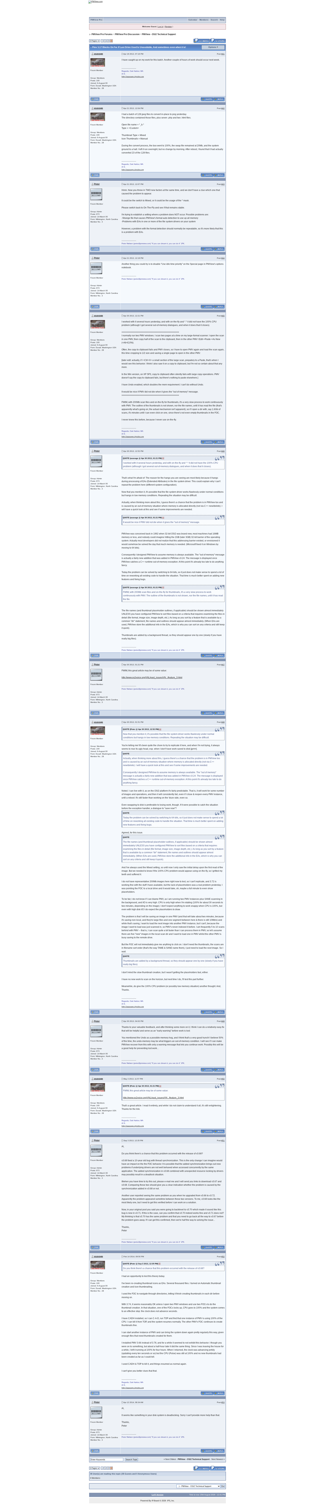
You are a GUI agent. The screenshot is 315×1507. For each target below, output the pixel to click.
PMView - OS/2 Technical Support (159, 34)
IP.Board (155, 1501)
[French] (221, 2)
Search (214, 20)
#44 (223, 258)
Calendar (192, 20)
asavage (98, 54)
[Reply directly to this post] (219, 99)
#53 (223, 1402)
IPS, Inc (170, 1501)
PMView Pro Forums (102, 34)
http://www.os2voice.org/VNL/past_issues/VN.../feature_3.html (152, 677)
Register (168, 27)
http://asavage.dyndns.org (133, 77)
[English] (211, 2)
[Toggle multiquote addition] (207, 99)
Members (204, 20)
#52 (223, 1257)
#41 (223, 54)
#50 (223, 1079)
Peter (97, 184)
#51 (223, 1141)
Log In (160, 27)
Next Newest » (218, 1459)
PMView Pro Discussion (127, 34)
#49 (223, 1021)
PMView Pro (96, 20)
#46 (223, 451)
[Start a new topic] (218, 40)
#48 (223, 722)
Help (222, 20)
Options (212, 47)
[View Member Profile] (97, 62)
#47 (223, 665)
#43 (223, 184)
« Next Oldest (170, 1459)
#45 (223, 316)
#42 (223, 108)
